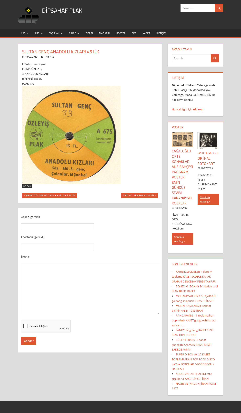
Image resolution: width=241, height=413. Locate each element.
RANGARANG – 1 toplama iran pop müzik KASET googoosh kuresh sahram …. (194, 320)
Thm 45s (49, 56)
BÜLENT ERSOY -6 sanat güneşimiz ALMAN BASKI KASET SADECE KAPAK (192, 344)
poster (121, 33)
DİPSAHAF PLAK (62, 10)
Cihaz (72, 33)
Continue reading (179, 239)
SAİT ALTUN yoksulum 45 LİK (138, 196)
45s (23, 33)
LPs (37, 33)
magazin (104, 33)
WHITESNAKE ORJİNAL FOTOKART (208, 158)
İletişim (161, 33)
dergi (89, 33)
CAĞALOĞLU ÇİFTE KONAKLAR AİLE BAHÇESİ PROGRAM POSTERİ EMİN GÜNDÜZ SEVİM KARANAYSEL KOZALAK (182, 177)
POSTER (177, 127)
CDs (134, 33)
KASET (146, 33)
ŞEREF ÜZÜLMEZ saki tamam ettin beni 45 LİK (50, 196)
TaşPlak (54, 33)
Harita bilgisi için (187, 109)
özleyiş (27, 186)
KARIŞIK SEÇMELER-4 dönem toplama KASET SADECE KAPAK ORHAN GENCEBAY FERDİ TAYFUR (194, 276)
